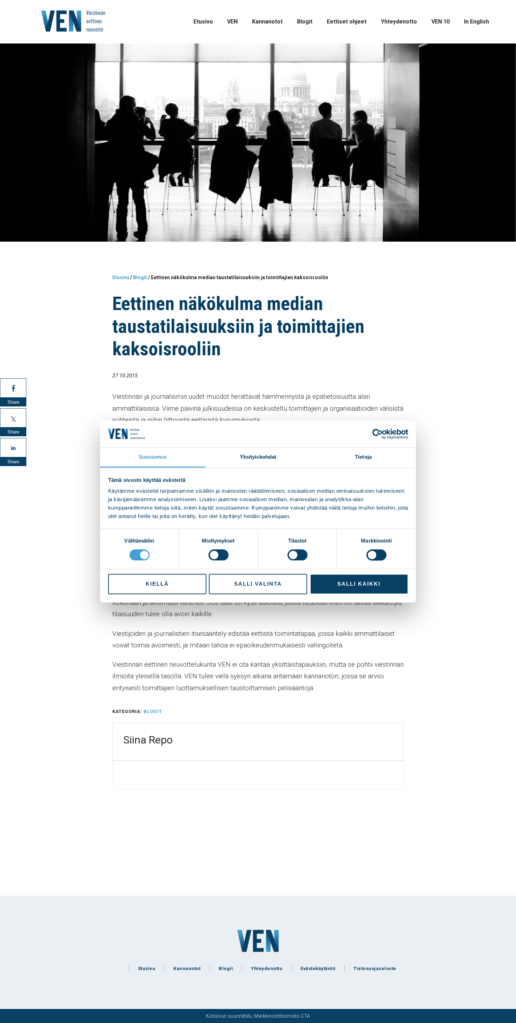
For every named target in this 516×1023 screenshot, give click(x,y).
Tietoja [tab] (363, 457)
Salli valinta (258, 584)
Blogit (153, 711)
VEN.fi (73, 21)
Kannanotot (186, 968)
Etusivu (147, 968)
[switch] (219, 554)
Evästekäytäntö (317, 968)
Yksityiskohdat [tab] (258, 457)
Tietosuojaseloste (374, 968)
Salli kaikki (359, 584)
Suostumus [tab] (153, 457)
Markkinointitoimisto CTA (282, 1016)
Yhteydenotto (266, 968)
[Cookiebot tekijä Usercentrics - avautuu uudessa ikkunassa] (377, 434)
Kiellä (157, 584)
